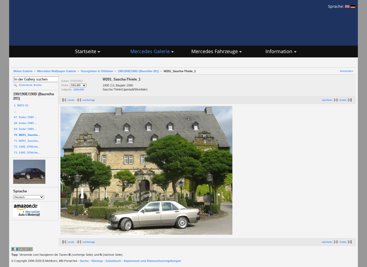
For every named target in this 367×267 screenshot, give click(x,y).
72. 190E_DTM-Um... (27, 146)
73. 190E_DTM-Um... (27, 152)
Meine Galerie (23, 71)
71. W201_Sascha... (27, 140)
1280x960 (78, 89)
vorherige (88, 99)
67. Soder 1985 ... (25, 117)
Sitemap (97, 260)
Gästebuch (113, 260)
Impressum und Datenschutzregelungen (152, 260)
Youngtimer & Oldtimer (97, 71)
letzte (343, 99)
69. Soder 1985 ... (25, 128)
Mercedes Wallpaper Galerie (56, 71)
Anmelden (346, 71)
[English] (347, 6)
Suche (84, 260)
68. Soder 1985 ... (25, 123)
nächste (327, 99)
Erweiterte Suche (30, 84)
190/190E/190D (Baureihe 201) (138, 71)
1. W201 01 (21, 105)
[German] (353, 6)
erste (71, 99)
